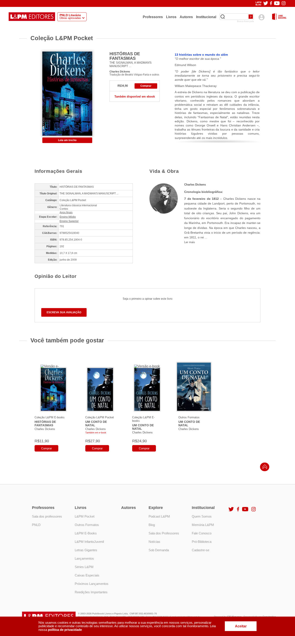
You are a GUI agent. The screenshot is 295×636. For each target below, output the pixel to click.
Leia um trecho (67, 140)
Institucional (206, 17)
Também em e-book (95, 432)
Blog (152, 525)
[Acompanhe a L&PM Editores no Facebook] (271, 3)
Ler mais (189, 242)
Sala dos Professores (164, 533)
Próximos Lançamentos (91, 584)
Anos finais (66, 212)
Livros (171, 17)
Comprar (145, 85)
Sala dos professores (47, 516)
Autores (186, 17)
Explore (156, 507)
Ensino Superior (69, 221)
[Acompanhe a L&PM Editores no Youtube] (277, 3)
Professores (153, 17)
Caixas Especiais (87, 575)
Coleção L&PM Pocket (99, 417)
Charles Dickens (119, 71)
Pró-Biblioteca (201, 541)
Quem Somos (202, 516)
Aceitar (241, 626)
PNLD (36, 525)
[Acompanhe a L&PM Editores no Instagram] (283, 3)
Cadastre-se (200, 550)
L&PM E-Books (86, 533)
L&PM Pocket (84, 516)
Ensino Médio (68, 216)
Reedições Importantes (91, 592)
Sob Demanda (159, 550)
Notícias (154, 541)
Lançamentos (84, 558)
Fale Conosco (201, 533)
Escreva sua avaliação (64, 312)
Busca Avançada (245, 21)
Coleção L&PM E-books (50, 417)
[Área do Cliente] (261, 17)
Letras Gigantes (86, 550)
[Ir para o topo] (263, 468)
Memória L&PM (203, 525)
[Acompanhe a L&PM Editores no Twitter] (265, 3)
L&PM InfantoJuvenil (89, 541)
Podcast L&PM (159, 516)
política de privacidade (65, 629)
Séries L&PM (84, 567)
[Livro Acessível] (279, 16)
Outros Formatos (189, 417)
